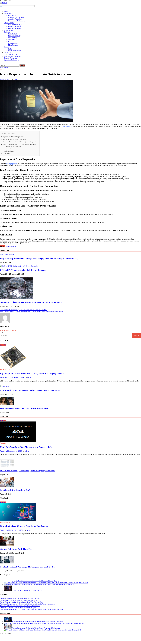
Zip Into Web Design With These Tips (16, 549)
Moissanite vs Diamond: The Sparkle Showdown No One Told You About (31, 302)
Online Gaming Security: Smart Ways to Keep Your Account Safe (21, 602)
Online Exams (10, 151)
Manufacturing (13, 45)
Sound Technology (14, 50)
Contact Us (7, 52)
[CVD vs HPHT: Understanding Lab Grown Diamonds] (18, 266)
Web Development (14, 36)
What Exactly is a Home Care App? (15, 490)
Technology (8, 13)
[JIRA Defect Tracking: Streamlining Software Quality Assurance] (7, 467)
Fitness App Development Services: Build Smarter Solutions (19, 598)
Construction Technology (16, 21)
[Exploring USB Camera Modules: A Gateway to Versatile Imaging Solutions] (13, 367)
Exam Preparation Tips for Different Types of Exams (19, 144)
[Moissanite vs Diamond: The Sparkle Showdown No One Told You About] (16, 298)
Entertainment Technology (12, 56)
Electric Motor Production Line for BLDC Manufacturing (19, 600)
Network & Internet (14, 43)
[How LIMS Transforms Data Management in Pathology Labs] (18, 441)
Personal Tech (12, 15)
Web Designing (13, 34)
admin (16, 79)
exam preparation (12, 164)
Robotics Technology (15, 28)
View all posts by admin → (9, 330)
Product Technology (14, 26)
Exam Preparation (11, 246)
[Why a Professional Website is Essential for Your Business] (18, 520)
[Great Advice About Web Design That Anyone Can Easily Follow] (7, 563)
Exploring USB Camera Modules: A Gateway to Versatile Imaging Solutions (32, 373)
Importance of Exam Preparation (13, 137)
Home (6, 11)
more (10, 49)
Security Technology (15, 24)
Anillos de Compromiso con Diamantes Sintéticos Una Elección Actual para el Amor (27, 604)
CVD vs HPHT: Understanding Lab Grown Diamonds (23, 270)
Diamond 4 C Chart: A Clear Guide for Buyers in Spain (18, 608)
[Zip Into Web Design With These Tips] (7, 545)
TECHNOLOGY (6, 369)
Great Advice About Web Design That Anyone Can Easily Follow (27, 567)
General (6, 47)
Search (2, 332)
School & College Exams (13, 146)
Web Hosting (12, 37)
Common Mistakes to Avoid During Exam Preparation (20, 142)
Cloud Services (9, 23)
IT (9, 41)
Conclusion (6, 153)
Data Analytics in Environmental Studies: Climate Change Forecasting (30, 390)
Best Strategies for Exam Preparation (14, 139)
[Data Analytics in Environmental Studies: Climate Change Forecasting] (5, 386)
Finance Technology (10, 58)
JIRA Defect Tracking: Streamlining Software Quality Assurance (27, 471)
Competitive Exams (12, 149)
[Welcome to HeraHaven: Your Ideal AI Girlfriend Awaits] (7, 404)
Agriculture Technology (16, 17)
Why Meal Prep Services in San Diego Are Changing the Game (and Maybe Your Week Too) (39, 258)
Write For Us (12, 54)
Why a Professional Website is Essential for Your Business (24, 526)
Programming (8, 30)
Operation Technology (11, 60)
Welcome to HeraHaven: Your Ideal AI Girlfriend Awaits (24, 408)
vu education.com (66, 126)
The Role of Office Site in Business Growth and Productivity (20, 606)
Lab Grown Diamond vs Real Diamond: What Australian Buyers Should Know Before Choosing (31, 609)
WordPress (11, 39)
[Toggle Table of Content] (35, 133)
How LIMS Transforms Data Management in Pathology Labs (26, 447)
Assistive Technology (15, 19)
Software (7, 32)
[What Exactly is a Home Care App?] (7, 486)
